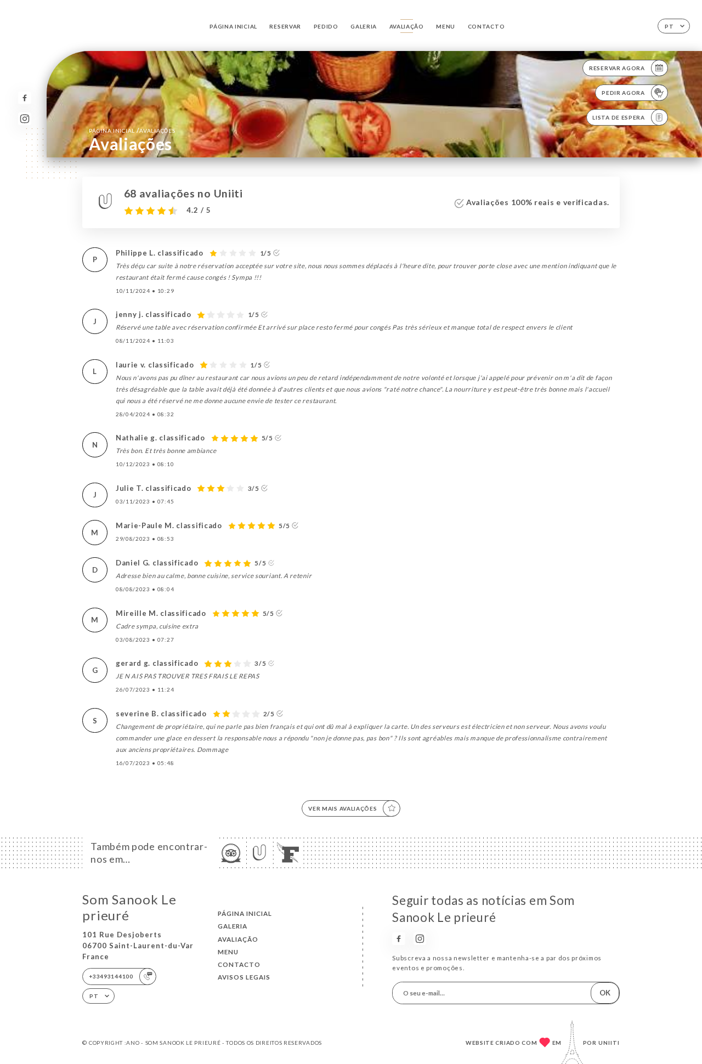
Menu (445, 26)
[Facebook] (24, 98)
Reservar (285, 26)
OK (604, 992)
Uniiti (609, 1042)
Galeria (363, 26)
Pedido (326, 26)
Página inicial (233, 26)
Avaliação (406, 26)
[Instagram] (24, 118)
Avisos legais (244, 977)
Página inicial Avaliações (132, 130)
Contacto (486, 26)
